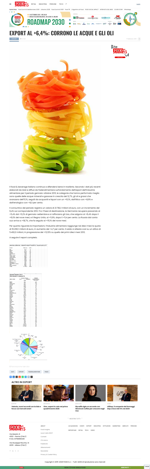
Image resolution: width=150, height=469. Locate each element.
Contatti (43, 437)
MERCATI (125, 426)
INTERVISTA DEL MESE (106, 9)
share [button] (139, 39)
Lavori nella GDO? (47, 433)
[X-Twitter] (16, 451)
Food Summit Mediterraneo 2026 (28, 9)
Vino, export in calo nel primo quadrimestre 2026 (55, 407)
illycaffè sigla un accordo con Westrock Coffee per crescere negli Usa (90, 408)
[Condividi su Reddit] (20, 377)
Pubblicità (44, 444)
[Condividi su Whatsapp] (23, 377)
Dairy (109, 403)
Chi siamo (44, 440)
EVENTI (82, 426)
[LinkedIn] (13, 451)
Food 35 (67, 9)
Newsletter (44, 451)
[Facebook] (10, 451)
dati (12, 372)
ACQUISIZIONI (73, 426)
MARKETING (116, 426)
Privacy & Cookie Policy (49, 454)
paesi (46, 372)
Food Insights (45, 430)
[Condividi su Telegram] (26, 377)
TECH (61, 4)
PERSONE (53, 4)
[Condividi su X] (17, 377)
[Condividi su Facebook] (11, 377)
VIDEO (93, 430)
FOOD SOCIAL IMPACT (92, 9)
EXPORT (14, 403)
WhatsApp (127, 9)
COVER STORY (118, 9)
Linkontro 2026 (45, 9)
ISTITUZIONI (106, 426)
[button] (10, 4)
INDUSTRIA (43, 4)
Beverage (47, 403)
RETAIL (33, 4)
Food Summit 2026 (57, 9)
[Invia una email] (29, 377)
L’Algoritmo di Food (77, 9)
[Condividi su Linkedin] (14, 377)
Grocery (79, 403)
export (21, 372)
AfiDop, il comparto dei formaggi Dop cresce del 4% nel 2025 (121, 407)
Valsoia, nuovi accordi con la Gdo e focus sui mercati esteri (26, 407)
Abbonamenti (45, 447)
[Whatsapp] (18, 451)
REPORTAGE (72, 430)
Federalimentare (34, 372)
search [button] (66, 4)
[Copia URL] (32, 377)
